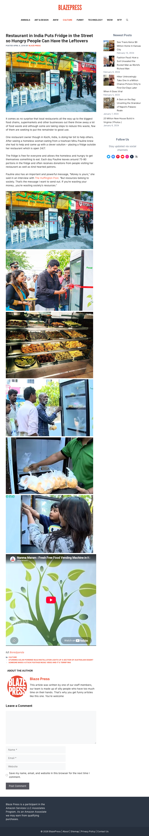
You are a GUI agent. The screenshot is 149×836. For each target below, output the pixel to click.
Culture (67, 20)
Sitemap (75, 831)
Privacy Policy (88, 831)
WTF (119, 20)
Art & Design (41, 20)
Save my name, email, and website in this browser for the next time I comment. (49, 775)
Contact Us (103, 831)
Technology (95, 20)
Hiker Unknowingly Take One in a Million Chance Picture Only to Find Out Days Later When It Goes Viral (122, 84)
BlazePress (55, 831)
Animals (25, 20)
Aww (55, 20)
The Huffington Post (46, 178)
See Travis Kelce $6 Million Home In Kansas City (129, 46)
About (66, 831)
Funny (80, 20)
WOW (110, 20)
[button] (127, 20)
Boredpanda (17, 652)
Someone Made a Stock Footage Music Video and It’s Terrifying (40, 662)
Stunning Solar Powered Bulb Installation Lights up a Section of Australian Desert (51, 660)
